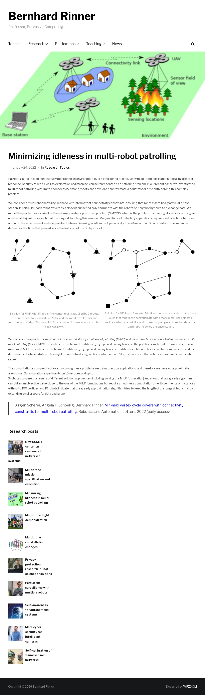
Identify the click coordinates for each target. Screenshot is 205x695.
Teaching (93, 44)
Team (13, 44)
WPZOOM (190, 686)
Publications (65, 44)
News (117, 44)
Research (36, 44)
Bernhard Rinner (51, 16)
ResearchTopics (57, 167)
